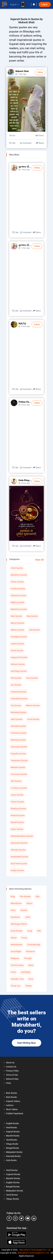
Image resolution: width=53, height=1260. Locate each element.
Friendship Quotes (19, 698)
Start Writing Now (26, 1043)
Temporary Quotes (19, 760)
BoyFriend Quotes (19, 863)
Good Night (16, 951)
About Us (10, 1062)
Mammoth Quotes (19, 843)
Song (29, 931)
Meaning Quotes (18, 740)
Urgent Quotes (17, 643)
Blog (13, 896)
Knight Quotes (17, 870)
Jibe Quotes (34, 630)
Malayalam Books (14, 1152)
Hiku (37, 896)
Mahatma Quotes (19, 609)
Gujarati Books (13, 1131)
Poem (13, 972)
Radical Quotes (18, 815)
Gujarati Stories (13, 1174)
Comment (27, 143)
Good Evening (17, 965)
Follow (40, 72)
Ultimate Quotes (18, 850)
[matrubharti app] (24, 4)
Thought (28, 958)
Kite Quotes (16, 678)
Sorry (30, 979)
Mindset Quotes (18, 767)
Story (13, 910)
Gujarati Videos (13, 1101)
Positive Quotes (18, 588)
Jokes (27, 917)
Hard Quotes (16, 719)
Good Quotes (33, 719)
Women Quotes (18, 664)
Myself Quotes (17, 822)
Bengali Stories (13, 1186)
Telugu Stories (12, 1199)
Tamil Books (11, 1140)
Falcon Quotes (17, 802)
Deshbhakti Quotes (19, 857)
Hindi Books (11, 1127)
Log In (45, 4)
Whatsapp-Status (19, 924)
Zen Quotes (16, 685)
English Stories (12, 1182)
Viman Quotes (17, 582)
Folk (39, 931)
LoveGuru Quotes (19, 788)
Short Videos (12, 1109)
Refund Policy (12, 1079)
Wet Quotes (16, 781)
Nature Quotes (17, 623)
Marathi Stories (13, 1178)
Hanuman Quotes (19, 747)
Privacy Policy (12, 1071)
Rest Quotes (16, 616)
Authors (9, 1105)
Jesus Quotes (17, 795)
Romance (30, 951)
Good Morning (33, 944)
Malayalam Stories (14, 1191)
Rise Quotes (32, 616)
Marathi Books (12, 1136)
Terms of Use (12, 1075)
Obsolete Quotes (18, 726)
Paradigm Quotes (19, 637)
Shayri (29, 903)
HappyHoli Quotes (19, 657)
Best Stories (11, 1093)
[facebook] (9, 1218)
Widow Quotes (17, 630)
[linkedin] (33, 1218)
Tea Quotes (16, 705)
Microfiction (16, 903)
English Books (12, 1123)
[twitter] (21, 1218)
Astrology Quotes (19, 671)
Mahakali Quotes (18, 712)
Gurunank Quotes (19, 774)
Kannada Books (13, 1156)
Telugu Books (12, 1144)
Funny (24, 938)
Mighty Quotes (17, 602)
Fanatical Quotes (18, 692)
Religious (15, 958)
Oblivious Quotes (18, 595)
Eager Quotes (17, 829)
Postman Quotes (18, 733)
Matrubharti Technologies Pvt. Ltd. (35, 1250)
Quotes (23, 910)
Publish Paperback (14, 1113)
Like (13, 143)
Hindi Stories (12, 1170)
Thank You (15, 986)
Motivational (16, 944)
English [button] (13, 4)
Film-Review (25, 896)
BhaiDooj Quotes (18, 808)
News (30, 965)
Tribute (28, 986)
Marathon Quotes (19, 575)
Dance (13, 938)
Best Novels (11, 1097)
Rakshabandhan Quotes (22, 836)
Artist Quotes (17, 568)
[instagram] (15, 1218)
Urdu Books (11, 1160)
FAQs (8, 1083)
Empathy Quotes (18, 753)
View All (39, 559)
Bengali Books (12, 1148)
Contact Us (11, 1067)
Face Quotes (32, 678)
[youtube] (27, 1218)
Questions (15, 917)
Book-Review (17, 931)
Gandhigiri (25, 972)
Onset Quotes (17, 650)
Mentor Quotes (33, 705)
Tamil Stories (12, 1195)
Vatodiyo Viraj (17, 979)
